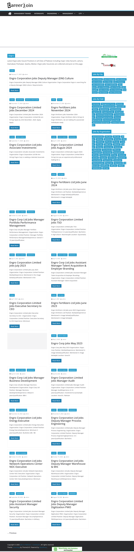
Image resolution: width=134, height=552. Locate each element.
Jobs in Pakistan (97, 79)
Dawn (53, 99)
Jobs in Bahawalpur (116, 90)
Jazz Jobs (95, 158)
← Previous (11, 533)
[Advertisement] (67, 31)
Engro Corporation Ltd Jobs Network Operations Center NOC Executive (26, 464)
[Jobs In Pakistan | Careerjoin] (9, 13)
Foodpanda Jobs (105, 155)
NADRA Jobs (104, 166)
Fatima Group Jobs (98, 163)
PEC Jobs (105, 168)
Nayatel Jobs (122, 158)
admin (26, 74)
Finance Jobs (120, 106)
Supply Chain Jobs (108, 112)
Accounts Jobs (97, 106)
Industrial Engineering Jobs (112, 120)
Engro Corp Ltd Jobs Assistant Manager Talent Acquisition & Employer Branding (68, 265)
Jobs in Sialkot (104, 90)
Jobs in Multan (108, 82)
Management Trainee (22, 13)
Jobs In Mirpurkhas (115, 92)
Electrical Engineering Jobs (104, 117)
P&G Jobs (99, 147)
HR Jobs (95, 109)
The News (61, 174)
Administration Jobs (109, 106)
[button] (58, 13)
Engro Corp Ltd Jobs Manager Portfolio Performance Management (26, 222)
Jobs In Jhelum (103, 92)
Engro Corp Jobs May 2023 (66, 343)
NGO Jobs (99, 139)
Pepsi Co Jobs (108, 160)
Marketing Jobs (104, 109)
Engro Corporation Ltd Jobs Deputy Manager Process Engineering (67, 421)
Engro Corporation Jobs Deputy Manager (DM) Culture (41, 78)
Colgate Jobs (96, 150)
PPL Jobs (108, 142)
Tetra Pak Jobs (107, 150)
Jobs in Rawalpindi (103, 87)
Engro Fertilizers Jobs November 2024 (63, 109)
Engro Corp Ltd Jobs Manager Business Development (26, 379)
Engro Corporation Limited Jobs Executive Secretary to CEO (25, 306)
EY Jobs (114, 155)
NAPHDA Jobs (97, 168)
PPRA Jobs (117, 144)
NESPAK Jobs (108, 139)
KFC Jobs (95, 155)
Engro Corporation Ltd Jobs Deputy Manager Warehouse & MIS (68, 464)
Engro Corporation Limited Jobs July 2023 (25, 264)
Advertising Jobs (115, 109)
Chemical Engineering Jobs (104, 114)
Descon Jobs (118, 163)
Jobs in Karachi (21, 137)
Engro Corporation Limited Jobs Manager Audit (67, 379)
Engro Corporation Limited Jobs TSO (67, 221)
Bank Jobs (120, 104)
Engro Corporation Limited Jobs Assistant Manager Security (25, 504)
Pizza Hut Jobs (107, 152)
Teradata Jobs (97, 152)
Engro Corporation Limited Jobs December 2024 (25, 109)
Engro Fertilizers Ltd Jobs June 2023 (69, 304)
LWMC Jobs (108, 144)
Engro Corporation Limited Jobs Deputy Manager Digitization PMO (67, 504)
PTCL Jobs (99, 144)
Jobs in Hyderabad (111, 85)
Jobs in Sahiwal (115, 87)
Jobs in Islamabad (21, 410)
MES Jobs (113, 166)
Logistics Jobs (97, 112)
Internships (39, 13)
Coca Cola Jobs (97, 160)
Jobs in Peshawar (119, 82)
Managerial (20, 99)
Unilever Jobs (108, 147)
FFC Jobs (115, 142)
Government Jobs (98, 137)
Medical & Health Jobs (32, 99)
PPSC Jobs (116, 137)
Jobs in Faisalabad (98, 85)
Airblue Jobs (117, 160)
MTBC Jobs (116, 150)
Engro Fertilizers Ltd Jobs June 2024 (69, 183)
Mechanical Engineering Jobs (101, 122)
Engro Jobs (109, 163)
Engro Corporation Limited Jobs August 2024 (67, 146)
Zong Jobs (103, 158)
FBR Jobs (121, 166)
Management (68, 13)
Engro (12, 70)
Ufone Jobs (122, 155)
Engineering (52, 13)
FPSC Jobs (108, 137)
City (80, 13)
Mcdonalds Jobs (118, 152)
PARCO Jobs (100, 142)
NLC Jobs (117, 139)
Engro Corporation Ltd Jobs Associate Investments (25, 146)
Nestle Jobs (118, 147)
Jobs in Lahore (97, 82)
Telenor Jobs (112, 158)
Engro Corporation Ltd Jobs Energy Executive (25, 419)
